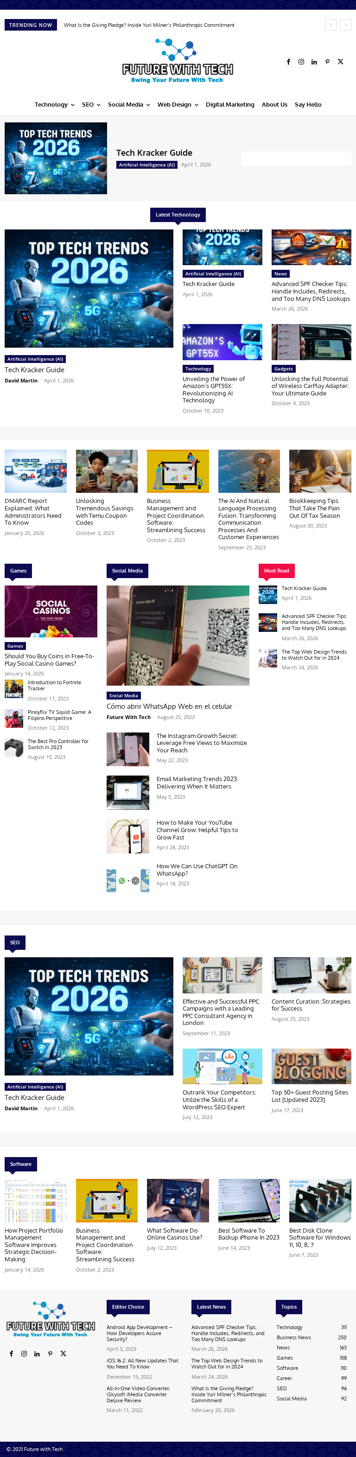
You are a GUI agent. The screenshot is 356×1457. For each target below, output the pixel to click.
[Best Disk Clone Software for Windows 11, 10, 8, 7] (320, 1200)
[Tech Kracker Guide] (56, 158)
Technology (198, 368)
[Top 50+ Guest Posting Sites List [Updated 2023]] (311, 1066)
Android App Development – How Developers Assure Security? (139, 1333)
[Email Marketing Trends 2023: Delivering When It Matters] (128, 793)
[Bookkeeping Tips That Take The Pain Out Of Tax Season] (320, 471)
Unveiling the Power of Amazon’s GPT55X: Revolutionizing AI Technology (214, 389)
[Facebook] (288, 62)
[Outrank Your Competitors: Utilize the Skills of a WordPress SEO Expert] (222, 1066)
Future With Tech (129, 716)
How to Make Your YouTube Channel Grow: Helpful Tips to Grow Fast (197, 829)
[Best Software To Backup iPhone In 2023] (249, 1200)
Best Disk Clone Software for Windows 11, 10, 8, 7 (320, 1237)
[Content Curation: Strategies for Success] (311, 975)
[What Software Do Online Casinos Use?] (178, 1200)
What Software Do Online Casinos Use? (174, 1234)
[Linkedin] (314, 62)
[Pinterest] (327, 62)
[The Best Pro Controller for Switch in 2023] (14, 747)
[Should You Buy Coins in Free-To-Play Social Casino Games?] (51, 611)
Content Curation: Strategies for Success (311, 1005)
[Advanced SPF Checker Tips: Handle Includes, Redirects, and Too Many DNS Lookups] (311, 247)
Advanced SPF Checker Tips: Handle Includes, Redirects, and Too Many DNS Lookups (311, 291)
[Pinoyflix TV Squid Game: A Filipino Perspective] (14, 718)
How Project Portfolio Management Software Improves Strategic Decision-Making (34, 1245)
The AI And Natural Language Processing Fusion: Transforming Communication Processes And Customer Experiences (248, 519)
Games (15, 646)
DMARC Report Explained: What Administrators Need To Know (138, 25)
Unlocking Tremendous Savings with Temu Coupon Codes (105, 511)
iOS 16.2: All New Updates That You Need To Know (142, 1363)
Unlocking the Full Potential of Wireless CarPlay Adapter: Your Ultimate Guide (310, 386)
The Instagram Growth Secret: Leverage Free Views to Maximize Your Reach (202, 743)
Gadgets (283, 368)
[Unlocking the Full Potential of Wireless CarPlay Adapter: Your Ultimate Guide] (311, 342)
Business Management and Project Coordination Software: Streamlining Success (176, 515)
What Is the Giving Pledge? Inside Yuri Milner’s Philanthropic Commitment (229, 1394)
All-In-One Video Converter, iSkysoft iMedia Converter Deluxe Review (138, 1394)
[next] (345, 25)
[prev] (331, 25)
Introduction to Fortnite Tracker (54, 685)
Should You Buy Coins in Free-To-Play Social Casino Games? (49, 659)
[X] (340, 62)
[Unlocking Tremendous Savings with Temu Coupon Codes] (107, 471)
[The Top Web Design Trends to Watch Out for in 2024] (268, 658)
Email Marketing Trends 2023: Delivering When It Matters (197, 782)
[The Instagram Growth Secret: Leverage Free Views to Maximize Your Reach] (128, 749)
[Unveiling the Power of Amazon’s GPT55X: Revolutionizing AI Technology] (222, 342)
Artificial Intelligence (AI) (147, 164)
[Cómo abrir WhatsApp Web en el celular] (178, 635)
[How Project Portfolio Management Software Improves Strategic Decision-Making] (36, 1200)
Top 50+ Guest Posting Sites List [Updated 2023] (310, 1095)
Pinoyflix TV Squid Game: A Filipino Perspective (59, 715)
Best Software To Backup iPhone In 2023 (249, 1234)
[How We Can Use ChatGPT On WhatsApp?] (128, 880)
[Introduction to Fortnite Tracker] (14, 689)
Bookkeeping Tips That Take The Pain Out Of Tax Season (314, 508)
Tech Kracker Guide (154, 152)
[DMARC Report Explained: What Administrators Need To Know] (36, 471)
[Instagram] (301, 62)
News (280, 273)
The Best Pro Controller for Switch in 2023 (58, 744)
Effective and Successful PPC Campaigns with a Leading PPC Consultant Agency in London (221, 1012)
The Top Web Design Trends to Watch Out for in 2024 (314, 655)
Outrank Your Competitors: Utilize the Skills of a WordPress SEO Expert (219, 1099)
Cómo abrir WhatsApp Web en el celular (169, 706)
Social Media (123, 695)
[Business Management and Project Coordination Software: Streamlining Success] (178, 471)
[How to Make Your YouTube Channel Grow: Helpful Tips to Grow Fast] (128, 836)
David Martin (21, 380)
